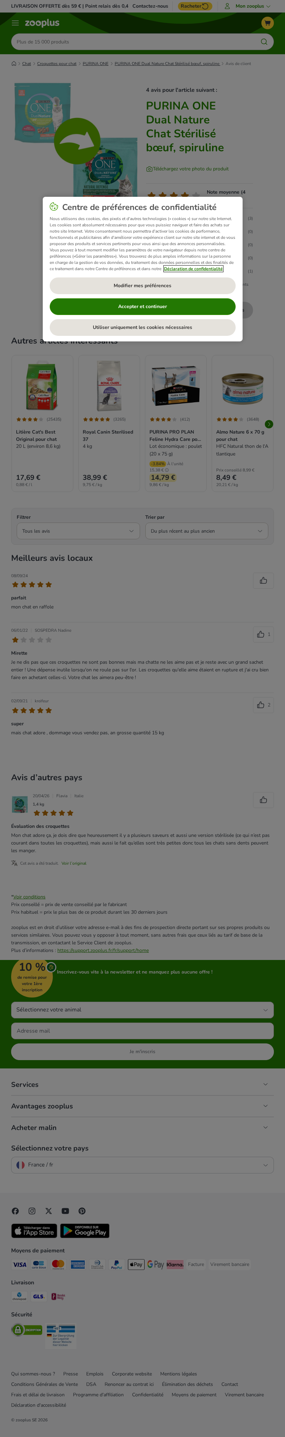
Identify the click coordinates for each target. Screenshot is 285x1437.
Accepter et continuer (142, 306)
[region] (143, 269)
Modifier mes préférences (142, 285)
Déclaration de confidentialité (193, 269)
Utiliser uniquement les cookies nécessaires (142, 327)
